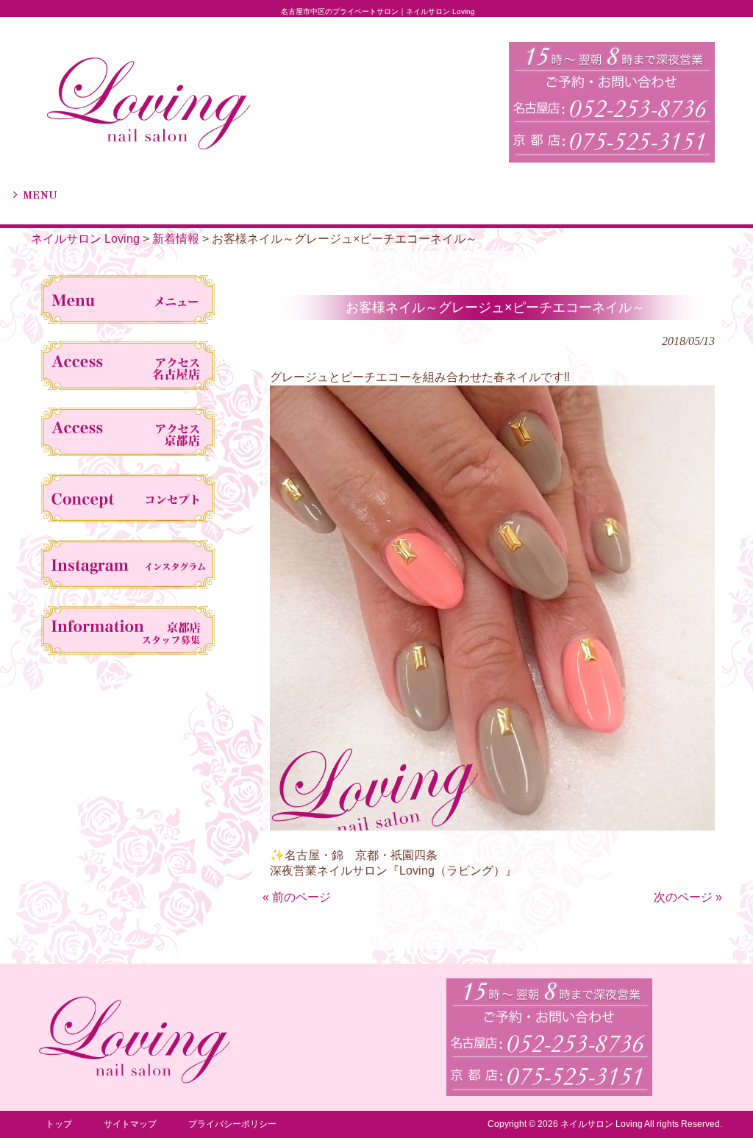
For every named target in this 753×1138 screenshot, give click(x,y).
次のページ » (688, 897)
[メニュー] (128, 302)
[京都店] (128, 434)
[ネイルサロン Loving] (148, 146)
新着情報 (175, 238)
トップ (59, 1124)
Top (718, 1103)
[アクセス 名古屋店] (128, 368)
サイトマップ (130, 1124)
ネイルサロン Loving (85, 238)
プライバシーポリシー (232, 1124)
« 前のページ (297, 897)
